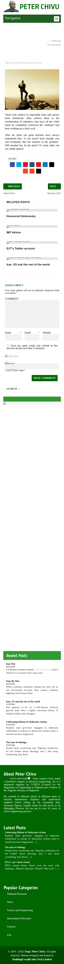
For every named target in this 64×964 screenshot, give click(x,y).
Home (11, 40)
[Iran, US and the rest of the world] (32, 258)
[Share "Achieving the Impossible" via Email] (32, 171)
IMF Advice (14, 232)
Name (13, 332)
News (10, 902)
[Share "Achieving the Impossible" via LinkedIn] (45, 164)
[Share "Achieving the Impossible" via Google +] (25, 164)
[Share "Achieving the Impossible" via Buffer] (51, 164)
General (11, 926)
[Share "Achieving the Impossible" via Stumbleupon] (25, 171)
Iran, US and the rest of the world (28, 264)
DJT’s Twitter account (21, 248)
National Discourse (17, 893)
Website (47, 332)
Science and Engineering (20, 910)
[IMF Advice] (32, 226)
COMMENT (12, 298)
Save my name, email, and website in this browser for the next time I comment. (32, 347)
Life (9, 935)
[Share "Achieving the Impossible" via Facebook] (12, 164)
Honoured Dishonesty (21, 216)
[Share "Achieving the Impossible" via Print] (38, 171)
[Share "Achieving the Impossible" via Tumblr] (32, 164)
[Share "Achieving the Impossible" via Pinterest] (38, 164)
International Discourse (32, 40)
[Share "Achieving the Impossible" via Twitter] (19, 164)
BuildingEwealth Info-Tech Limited (32, 959)
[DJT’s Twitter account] (32, 242)
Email (32, 332)
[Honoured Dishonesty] (32, 210)
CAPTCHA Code (14, 370)
